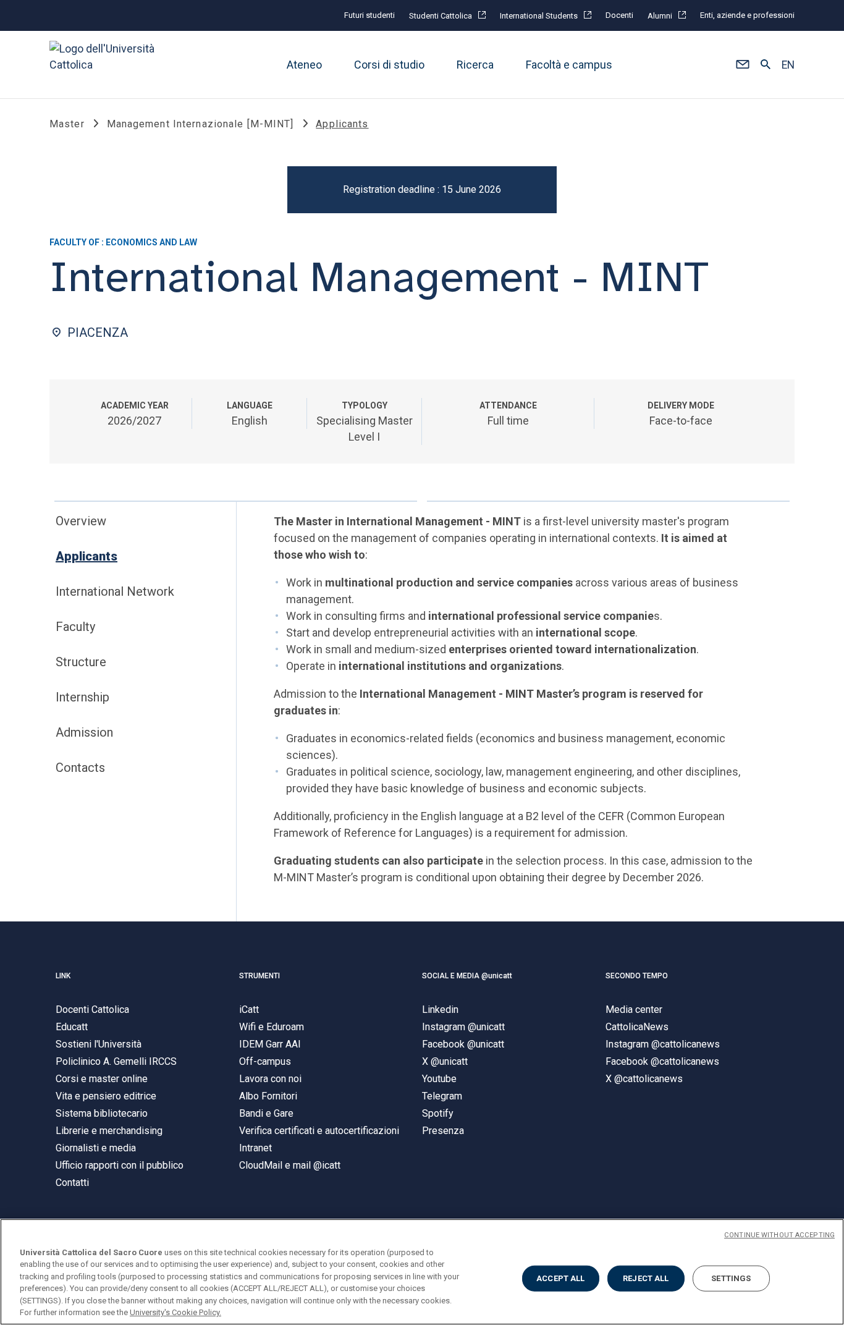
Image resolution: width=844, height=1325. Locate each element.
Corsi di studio (389, 64)
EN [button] (788, 65)
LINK (63, 976)
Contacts (80, 767)
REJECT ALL (646, 1278)
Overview (81, 521)
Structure (81, 661)
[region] (422, 1272)
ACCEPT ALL (560, 1278)
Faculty (75, 626)
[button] (742, 64)
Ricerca (475, 64)
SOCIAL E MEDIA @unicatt (467, 976)
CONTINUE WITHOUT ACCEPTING (779, 1235)
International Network (115, 591)
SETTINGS (731, 1278)
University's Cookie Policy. (175, 1312)
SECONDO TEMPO (637, 976)
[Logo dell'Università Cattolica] (107, 64)
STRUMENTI (259, 976)
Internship (82, 697)
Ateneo (304, 64)
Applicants (86, 556)
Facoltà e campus (569, 64)
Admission (84, 732)
